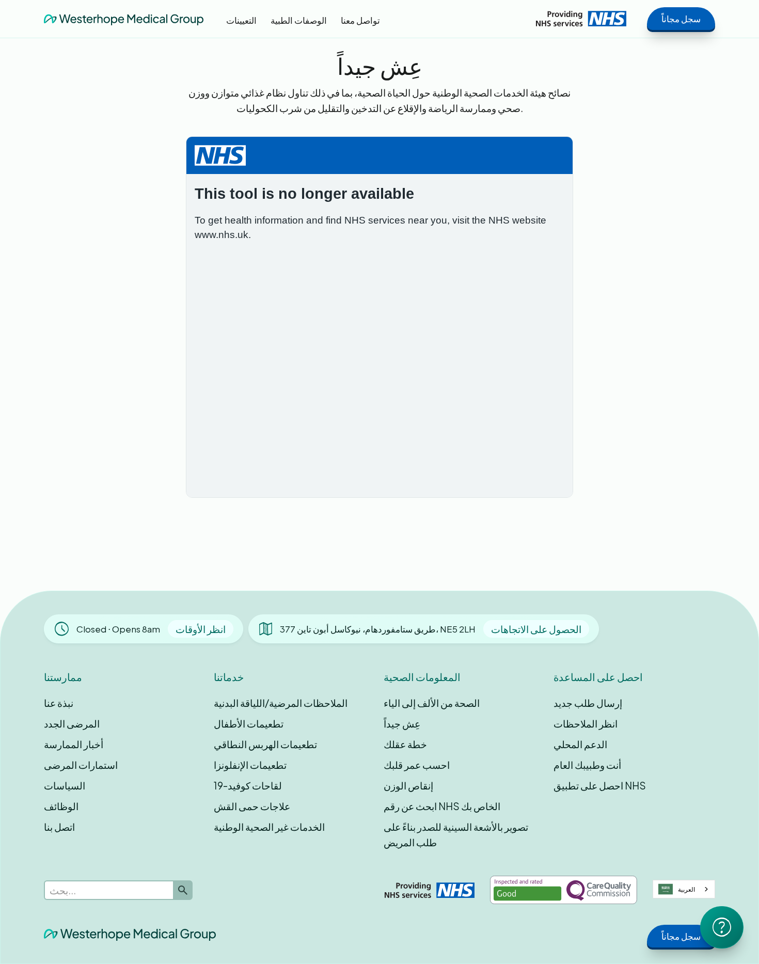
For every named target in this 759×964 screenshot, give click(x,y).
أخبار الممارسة (73, 744)
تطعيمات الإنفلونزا (250, 764)
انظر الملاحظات (586, 723)
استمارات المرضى (81, 764)
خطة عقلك (405, 744)
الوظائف (61, 806)
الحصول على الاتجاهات (536, 629)
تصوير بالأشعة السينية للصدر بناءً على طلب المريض (456, 834)
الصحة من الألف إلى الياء (432, 703)
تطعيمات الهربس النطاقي (265, 744)
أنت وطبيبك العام (587, 764)
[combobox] (684, 889)
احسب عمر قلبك (417, 764)
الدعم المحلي (580, 744)
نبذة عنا (58, 703)
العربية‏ (686, 889)
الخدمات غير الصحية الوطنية (269, 826)
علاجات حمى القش (252, 806)
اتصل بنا (59, 826)
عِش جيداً (402, 723)
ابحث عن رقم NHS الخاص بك (442, 806)
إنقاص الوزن (408, 785)
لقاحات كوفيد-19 (248, 785)
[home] (123, 18)
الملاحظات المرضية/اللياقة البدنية (280, 703)
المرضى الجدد (72, 723)
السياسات (64, 785)
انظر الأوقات (201, 629)
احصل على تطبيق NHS (600, 785)
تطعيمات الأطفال (248, 723)
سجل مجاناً (681, 18)
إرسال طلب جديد (588, 703)
